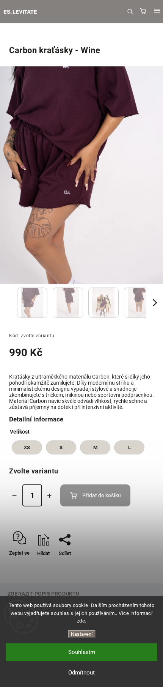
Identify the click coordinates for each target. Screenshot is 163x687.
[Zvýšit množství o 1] (49, 495)
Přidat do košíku (101, 495)
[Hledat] (130, 11)
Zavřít (145, 566)
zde (81, 621)
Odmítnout (81, 672)
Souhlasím (81, 652)
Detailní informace (36, 419)
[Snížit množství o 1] (14, 495)
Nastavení (81, 634)
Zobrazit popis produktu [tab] (44, 594)
